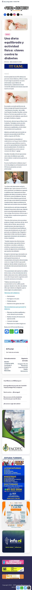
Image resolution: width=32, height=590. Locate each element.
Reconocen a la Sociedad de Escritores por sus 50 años (13, 398)
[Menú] (21, 14)
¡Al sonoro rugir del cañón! (12, 403)
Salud (7, 34)
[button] (12, 352)
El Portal (10, 349)
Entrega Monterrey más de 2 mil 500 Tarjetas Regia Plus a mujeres (15, 386)
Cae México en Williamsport (12, 381)
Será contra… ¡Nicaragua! (12, 392)
